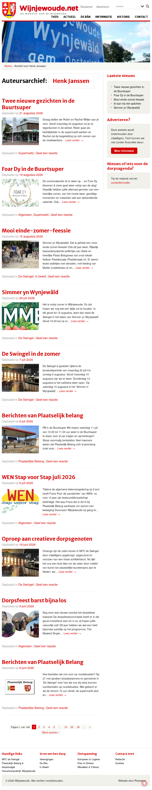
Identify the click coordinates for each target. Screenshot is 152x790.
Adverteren (102, 7)
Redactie (120, 759)
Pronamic (140, 780)
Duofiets (119, 763)
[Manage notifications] (144, 783)
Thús (55, 17)
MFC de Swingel (10, 759)
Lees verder (74, 140)
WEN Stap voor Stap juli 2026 (38, 477)
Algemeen (25, 214)
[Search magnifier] (147, 6)
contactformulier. (120, 182)
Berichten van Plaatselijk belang (42, 415)
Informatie (103, 17)
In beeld (40, 276)
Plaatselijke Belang (31, 461)
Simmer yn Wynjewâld (30, 292)
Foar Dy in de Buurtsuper (33, 169)
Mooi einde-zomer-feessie (36, 230)
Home (7, 66)
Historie (123, 17)
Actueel (69, 17)
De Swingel (26, 276)
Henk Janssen (71, 80)
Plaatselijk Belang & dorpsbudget (13, 765)
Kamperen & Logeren (88, 759)
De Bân (85, 17)
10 (65, 727)
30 (78, 727)
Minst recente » (50, 732)
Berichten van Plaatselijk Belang (42, 662)
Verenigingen (46, 759)
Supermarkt (26, 153)
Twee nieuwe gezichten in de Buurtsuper (38, 104)
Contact (141, 17)
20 (72, 727)
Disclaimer (86, 7)
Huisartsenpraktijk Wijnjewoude (18, 771)
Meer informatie (124, 151)
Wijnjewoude (40, 10)
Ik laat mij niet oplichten (127, 103)
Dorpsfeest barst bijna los (34, 600)
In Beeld (44, 767)
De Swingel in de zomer (31, 354)
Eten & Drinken (85, 763)
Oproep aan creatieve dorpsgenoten (47, 538)
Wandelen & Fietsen (88, 767)
